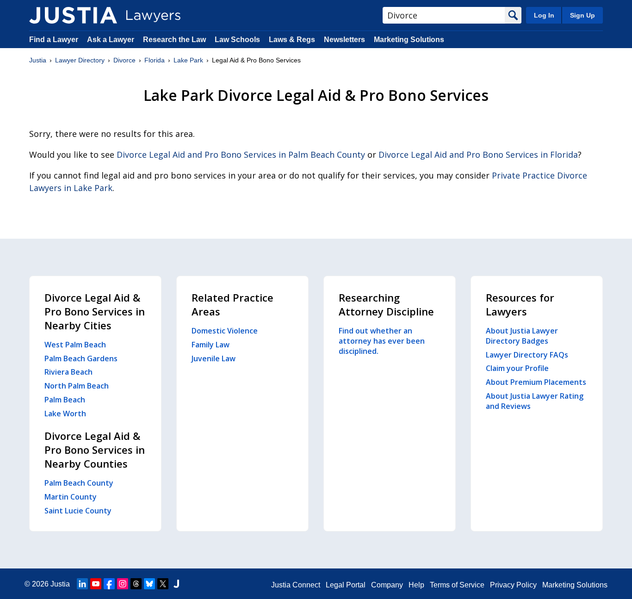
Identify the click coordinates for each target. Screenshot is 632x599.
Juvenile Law (213, 358)
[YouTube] (95, 583)
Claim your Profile (517, 368)
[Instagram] (122, 583)
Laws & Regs (292, 39)
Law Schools (237, 39)
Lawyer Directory (80, 60)
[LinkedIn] (82, 583)
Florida (154, 60)
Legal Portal (346, 585)
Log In (544, 15)
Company (387, 585)
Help (416, 585)
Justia (37, 60)
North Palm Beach (76, 386)
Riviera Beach (68, 372)
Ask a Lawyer (111, 39)
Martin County (70, 497)
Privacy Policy (513, 585)
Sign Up (582, 15)
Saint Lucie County (78, 511)
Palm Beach (64, 400)
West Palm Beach (75, 345)
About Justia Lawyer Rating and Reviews (534, 401)
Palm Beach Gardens (81, 358)
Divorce (124, 60)
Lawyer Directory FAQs (527, 355)
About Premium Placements (536, 382)
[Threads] (136, 583)
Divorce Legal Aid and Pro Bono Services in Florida (478, 154)
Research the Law (174, 39)
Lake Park (188, 60)
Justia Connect (295, 585)
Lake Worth (65, 413)
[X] (162, 583)
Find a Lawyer (53, 39)
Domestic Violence (225, 331)
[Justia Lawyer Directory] (73, 15)
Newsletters (344, 39)
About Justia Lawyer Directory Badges (522, 336)
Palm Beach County (78, 483)
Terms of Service (457, 585)
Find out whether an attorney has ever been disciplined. (382, 341)
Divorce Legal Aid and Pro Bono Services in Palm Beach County (241, 154)
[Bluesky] (149, 583)
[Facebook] (109, 583)
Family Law (210, 345)
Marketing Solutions (409, 39)
